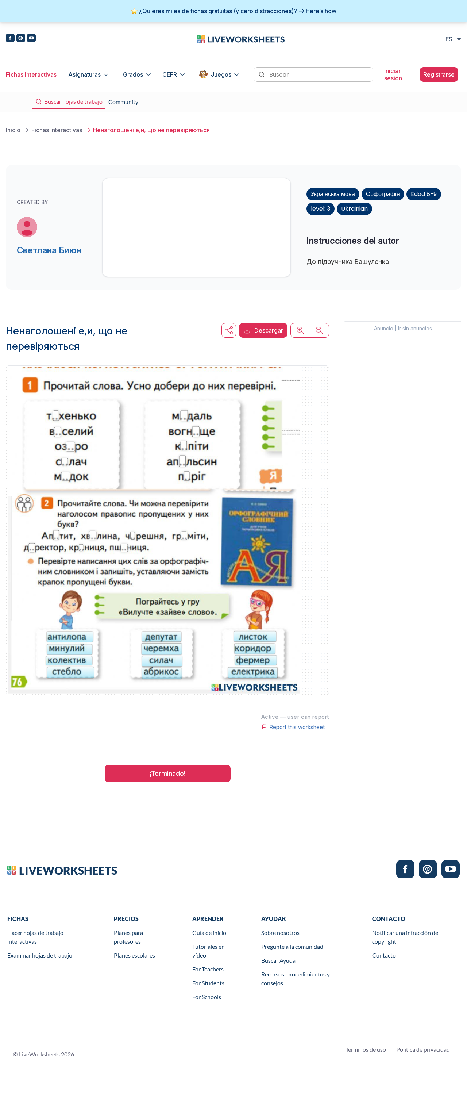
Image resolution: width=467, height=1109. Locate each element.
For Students (208, 982)
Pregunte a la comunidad (292, 946)
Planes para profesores (128, 937)
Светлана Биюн (49, 250)
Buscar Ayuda (278, 960)
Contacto (384, 955)
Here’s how (321, 11)
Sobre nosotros (280, 932)
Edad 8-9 (424, 194)
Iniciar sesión (393, 74)
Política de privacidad (423, 1049)
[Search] (262, 74)
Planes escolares (134, 955)
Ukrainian (354, 208)
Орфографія (383, 194)
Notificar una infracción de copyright (405, 937)
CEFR (169, 74)
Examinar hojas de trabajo (39, 955)
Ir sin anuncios (415, 328)
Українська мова (333, 194)
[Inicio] (241, 38)
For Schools (206, 996)
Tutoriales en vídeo (208, 951)
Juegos (221, 74)
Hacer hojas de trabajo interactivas (35, 937)
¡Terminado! (168, 773)
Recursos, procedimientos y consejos (295, 978)
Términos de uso (366, 1049)
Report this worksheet (297, 727)
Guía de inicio (209, 932)
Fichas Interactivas (31, 74)
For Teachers (208, 969)
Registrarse (439, 74)
